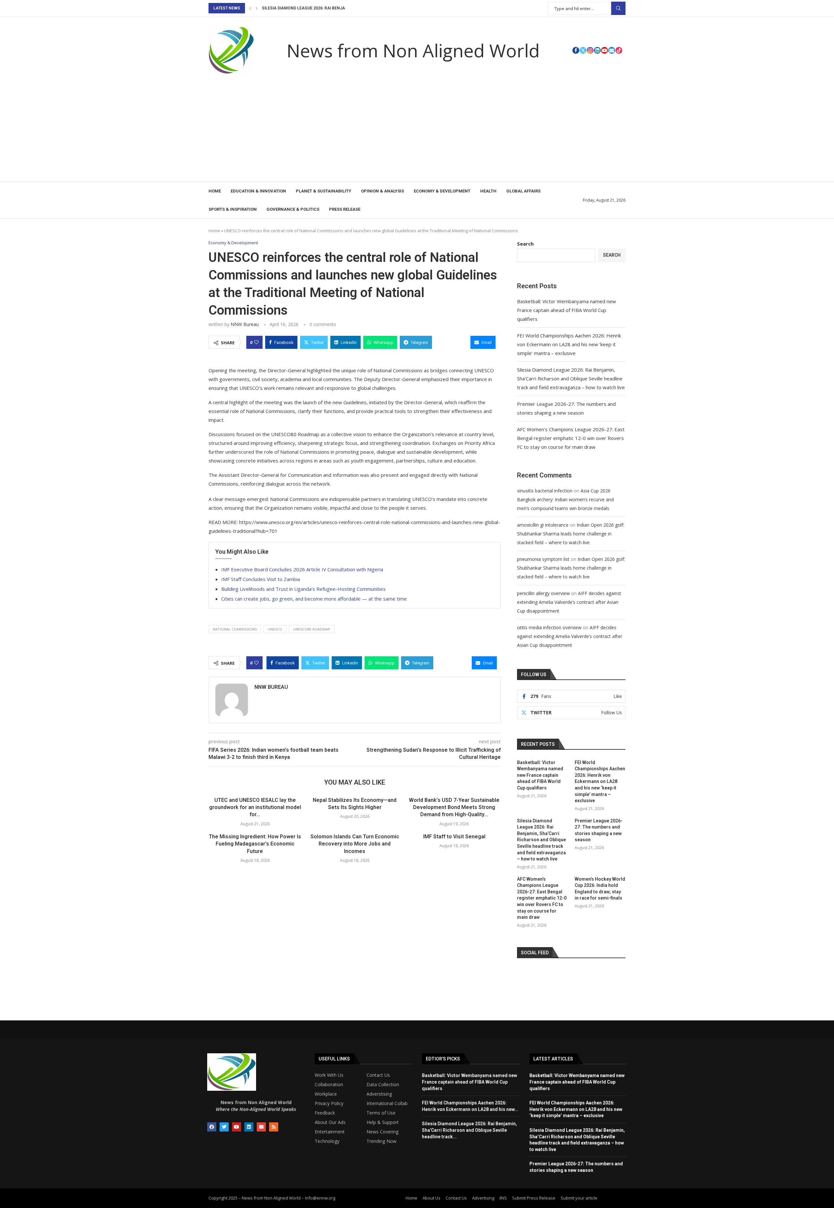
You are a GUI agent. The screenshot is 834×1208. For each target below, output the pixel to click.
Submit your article (579, 1198)
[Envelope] (261, 1126)
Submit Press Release (533, 1198)
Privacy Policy (329, 1103)
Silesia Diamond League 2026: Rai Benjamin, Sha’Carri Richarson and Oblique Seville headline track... (469, 1130)
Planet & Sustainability (323, 191)
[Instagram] (590, 50)
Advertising (483, 1198)
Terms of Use (381, 1113)
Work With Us (329, 1075)
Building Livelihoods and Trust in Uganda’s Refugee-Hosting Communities (303, 589)
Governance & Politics (292, 209)
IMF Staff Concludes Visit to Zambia (260, 579)
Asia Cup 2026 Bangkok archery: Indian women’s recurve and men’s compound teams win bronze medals (565, 499)
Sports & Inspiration (232, 209)
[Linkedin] (597, 50)
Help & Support (383, 1122)
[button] (250, 8)
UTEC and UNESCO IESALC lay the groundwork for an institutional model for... (255, 807)
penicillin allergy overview (543, 593)
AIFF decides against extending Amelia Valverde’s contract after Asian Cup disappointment (569, 602)
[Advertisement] (417, 132)
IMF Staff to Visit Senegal (454, 836)
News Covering (382, 1132)
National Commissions (235, 629)
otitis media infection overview (549, 627)
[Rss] (273, 1126)
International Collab (387, 1103)
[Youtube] (604, 50)
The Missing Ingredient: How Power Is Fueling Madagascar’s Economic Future (255, 843)
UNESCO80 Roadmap (311, 629)
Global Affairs (523, 191)
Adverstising (379, 1094)
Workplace (326, 1094)
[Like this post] (256, 342)
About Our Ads (330, 1122)
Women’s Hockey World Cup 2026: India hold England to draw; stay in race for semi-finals (600, 888)
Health (488, 191)
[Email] (611, 50)
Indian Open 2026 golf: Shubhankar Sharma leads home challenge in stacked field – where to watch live (570, 534)
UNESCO (275, 629)
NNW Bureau (245, 324)
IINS (503, 1198)
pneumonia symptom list (543, 559)
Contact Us (378, 1075)
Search (618, 8)
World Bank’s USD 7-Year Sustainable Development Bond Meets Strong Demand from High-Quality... (454, 807)
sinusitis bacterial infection (544, 491)
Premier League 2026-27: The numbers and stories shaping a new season (599, 830)
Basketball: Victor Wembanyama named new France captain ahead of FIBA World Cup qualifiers (566, 310)
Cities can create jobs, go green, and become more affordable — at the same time (314, 598)
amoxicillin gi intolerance (542, 525)
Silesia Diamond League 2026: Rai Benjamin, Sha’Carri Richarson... (332, 8)
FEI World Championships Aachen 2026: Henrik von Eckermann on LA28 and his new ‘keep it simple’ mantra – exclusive (569, 344)
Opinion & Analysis (382, 191)
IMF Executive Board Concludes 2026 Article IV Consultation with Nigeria (302, 569)
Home (214, 191)
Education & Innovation (258, 191)
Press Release (344, 209)
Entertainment (330, 1132)
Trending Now (381, 1141)
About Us (431, 1198)
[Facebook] (575, 50)
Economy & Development (442, 191)
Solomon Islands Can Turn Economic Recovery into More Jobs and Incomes (354, 843)
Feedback (325, 1113)
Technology (327, 1141)
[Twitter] (583, 50)
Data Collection (383, 1084)
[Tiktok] (618, 50)
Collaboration (329, 1084)
